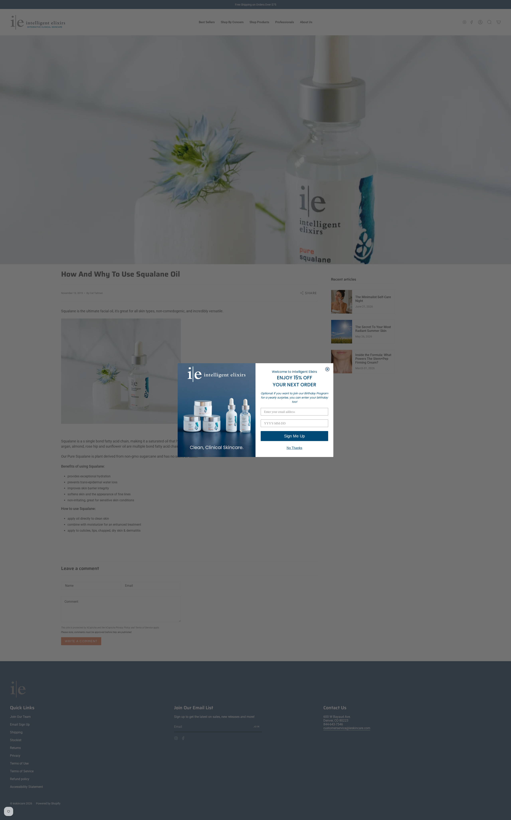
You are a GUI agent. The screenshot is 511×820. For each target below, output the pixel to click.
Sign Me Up (294, 436)
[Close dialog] (327, 369)
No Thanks (294, 448)
